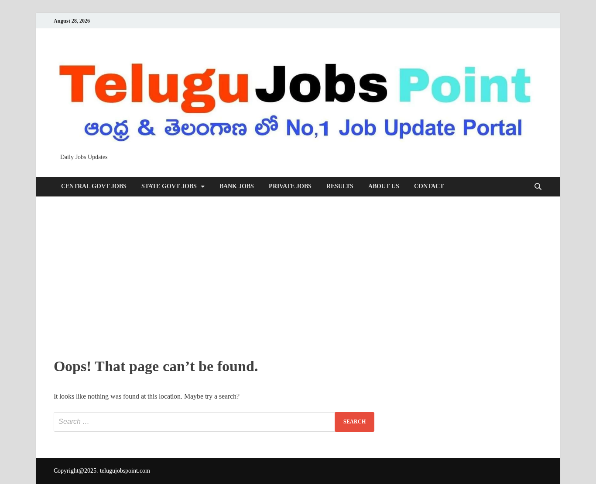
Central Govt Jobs (94, 186)
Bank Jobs (236, 186)
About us (383, 186)
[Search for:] (214, 422)
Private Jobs (290, 186)
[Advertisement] (298, 275)
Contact (429, 186)
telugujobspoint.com (125, 470)
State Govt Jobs (169, 186)
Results (339, 186)
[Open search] (538, 187)
